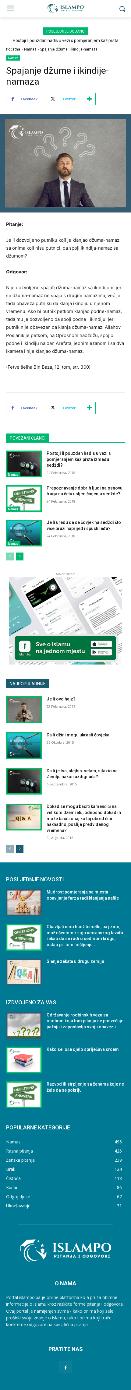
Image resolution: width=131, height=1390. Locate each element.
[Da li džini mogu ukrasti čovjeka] (24, 745)
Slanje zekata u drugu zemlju (75, 961)
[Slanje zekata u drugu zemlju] (24, 972)
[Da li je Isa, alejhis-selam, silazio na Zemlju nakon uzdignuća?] (24, 781)
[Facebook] (65, 1367)
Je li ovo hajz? (61, 699)
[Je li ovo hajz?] (24, 709)
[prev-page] (10, 556)
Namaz (30, 49)
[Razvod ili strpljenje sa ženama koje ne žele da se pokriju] (24, 1094)
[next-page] (19, 556)
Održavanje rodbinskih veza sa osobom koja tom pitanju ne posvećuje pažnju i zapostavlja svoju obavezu (85, 1021)
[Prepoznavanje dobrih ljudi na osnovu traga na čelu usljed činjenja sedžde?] (24, 498)
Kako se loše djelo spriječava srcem (83, 1049)
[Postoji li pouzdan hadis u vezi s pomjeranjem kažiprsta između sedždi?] (24, 464)
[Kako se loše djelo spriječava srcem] (24, 1060)
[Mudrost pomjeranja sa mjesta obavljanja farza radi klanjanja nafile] (24, 902)
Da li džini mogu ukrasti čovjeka (78, 734)
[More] (89, 99)
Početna (13, 49)
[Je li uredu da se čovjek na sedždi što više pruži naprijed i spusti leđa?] (24, 533)
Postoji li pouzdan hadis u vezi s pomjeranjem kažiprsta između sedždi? (79, 459)
